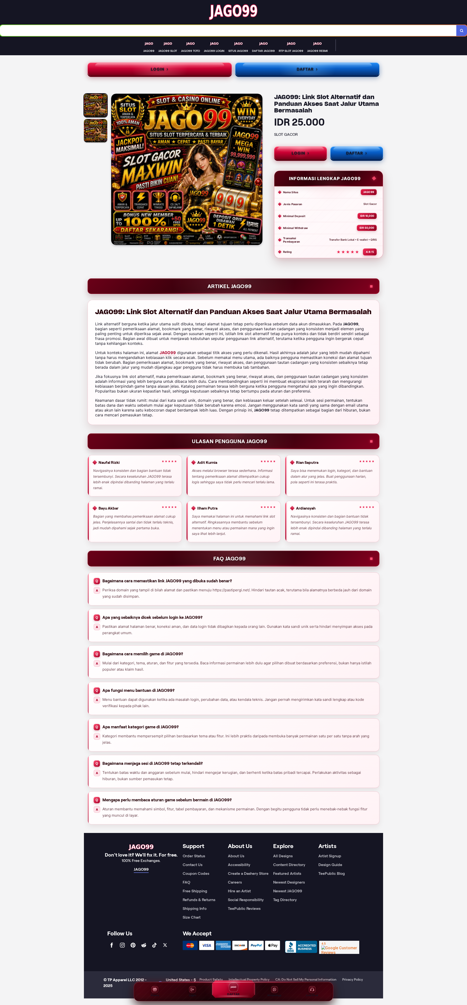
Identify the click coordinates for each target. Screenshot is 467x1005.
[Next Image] (258, 170)
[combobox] (228, 30)
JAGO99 (168, 352)
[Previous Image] (115, 170)
